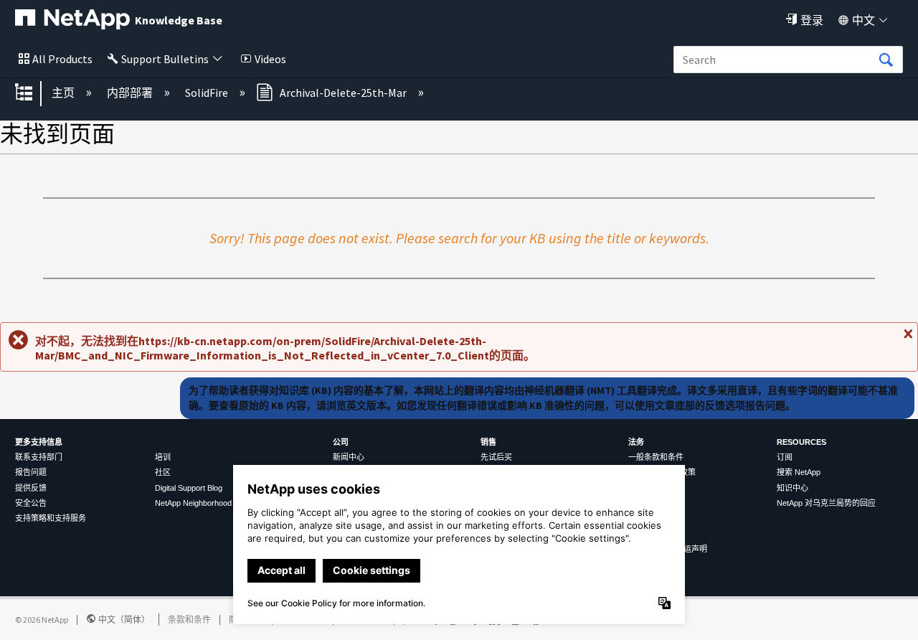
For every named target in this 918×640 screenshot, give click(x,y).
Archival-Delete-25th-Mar (343, 92)
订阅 (784, 457)
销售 (488, 442)
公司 (341, 442)
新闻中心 (348, 457)
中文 (863, 20)
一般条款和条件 (655, 457)
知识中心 (792, 488)
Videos (270, 59)
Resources (801, 442)
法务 (636, 442)
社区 (163, 472)
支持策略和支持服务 (50, 518)
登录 (811, 20)
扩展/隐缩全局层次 (33, 93)
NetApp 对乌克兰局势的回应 (826, 503)
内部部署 (131, 92)
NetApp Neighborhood (193, 503)
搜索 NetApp (798, 472)
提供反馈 (31, 488)
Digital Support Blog (188, 488)
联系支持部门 (38, 457)
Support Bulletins (165, 59)
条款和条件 (189, 619)
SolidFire (207, 92)
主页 (64, 92)
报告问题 (31, 472)
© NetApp (41, 619)
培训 (163, 457)
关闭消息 (906, 339)
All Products (62, 59)
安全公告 (31, 503)
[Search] (885, 60)
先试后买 (496, 457)
